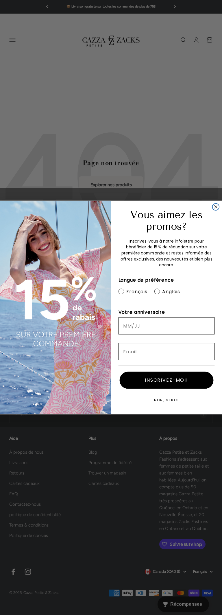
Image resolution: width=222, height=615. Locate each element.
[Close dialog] (215, 207)
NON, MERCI (166, 400)
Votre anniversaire (142, 312)
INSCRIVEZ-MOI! (166, 380)
